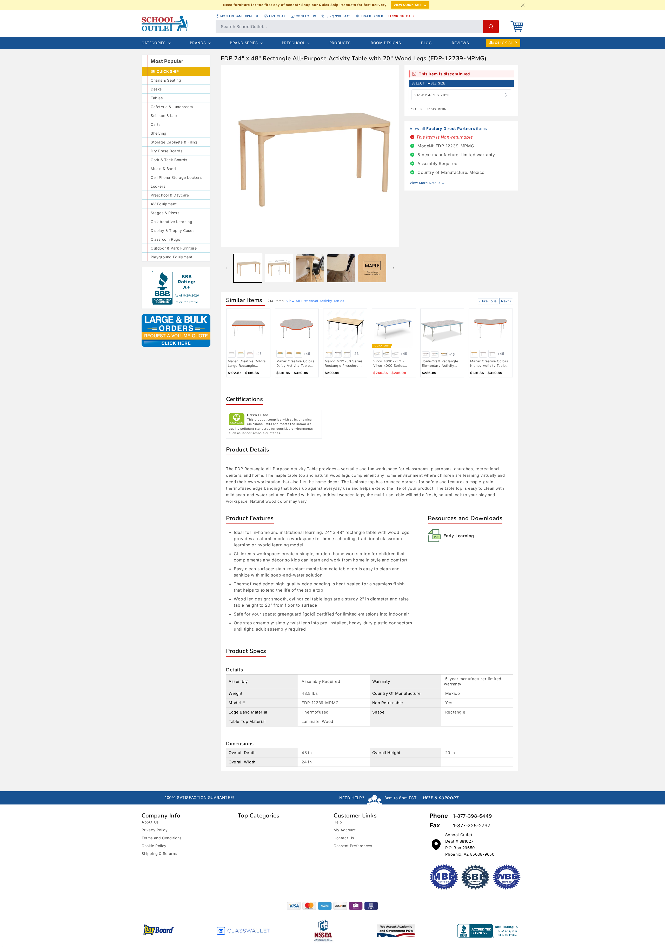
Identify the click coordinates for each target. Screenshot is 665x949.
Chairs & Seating (166, 80)
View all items (448, 128)
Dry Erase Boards (167, 151)
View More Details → (427, 183)
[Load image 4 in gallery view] (341, 268)
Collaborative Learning (171, 221)
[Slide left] (226, 268)
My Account (345, 830)
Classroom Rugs (165, 239)
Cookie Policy (154, 845)
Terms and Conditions (162, 838)
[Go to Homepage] (176, 23)
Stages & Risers (165, 213)
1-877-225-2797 (471, 826)
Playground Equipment (171, 257)
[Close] (522, 5)
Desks (156, 89)
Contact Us (344, 838)
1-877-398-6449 (472, 816)
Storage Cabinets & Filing (174, 142)
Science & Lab (164, 115)
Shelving (159, 133)
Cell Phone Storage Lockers (176, 177)
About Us (150, 822)
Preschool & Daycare (170, 195)
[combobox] (357, 26)
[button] (516, 26)
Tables (157, 98)
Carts (156, 124)
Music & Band (163, 168)
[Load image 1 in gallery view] (248, 268)
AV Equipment (164, 204)
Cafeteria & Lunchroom (172, 106)
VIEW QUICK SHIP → (410, 5)
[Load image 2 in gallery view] (279, 268)
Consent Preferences (353, 845)
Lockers (158, 186)
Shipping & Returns (159, 853)
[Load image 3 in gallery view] (310, 268)
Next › (506, 301)
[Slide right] (393, 268)
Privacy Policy (155, 830)
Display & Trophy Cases (172, 230)
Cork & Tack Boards (169, 160)
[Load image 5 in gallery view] (372, 268)
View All (315, 301)
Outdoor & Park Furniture (174, 248)
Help (338, 822)
